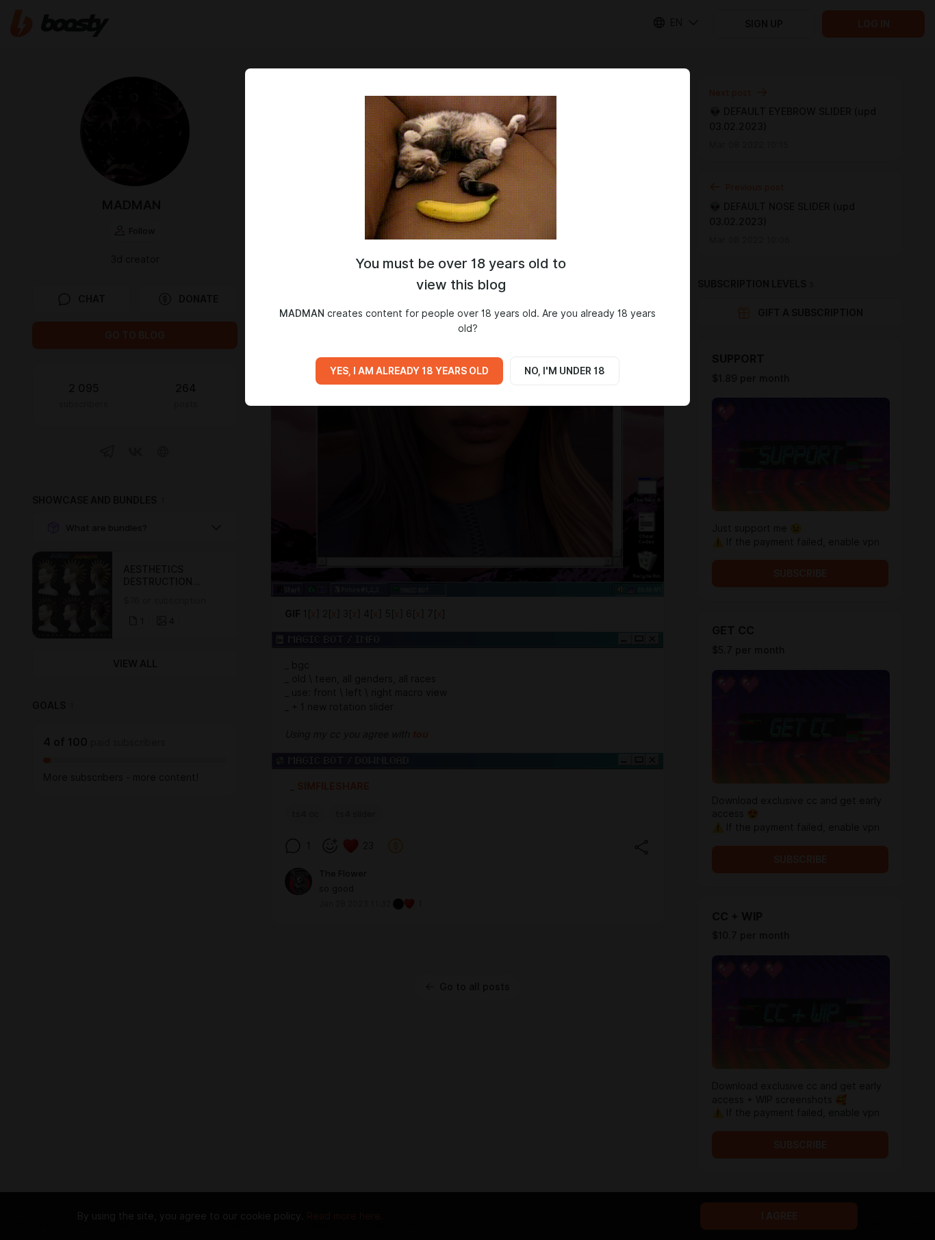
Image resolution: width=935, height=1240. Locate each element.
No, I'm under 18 (564, 370)
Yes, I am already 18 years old (409, 370)
